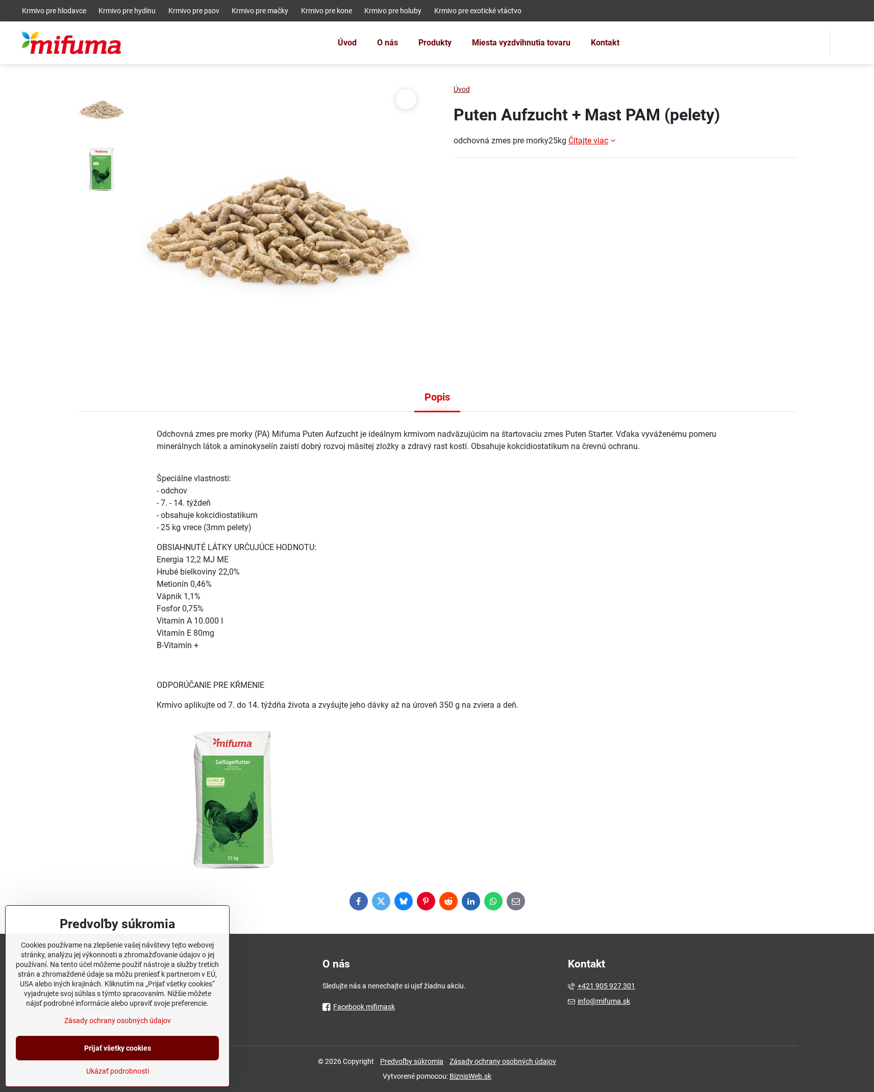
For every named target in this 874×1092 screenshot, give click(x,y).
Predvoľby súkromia (411, 1061)
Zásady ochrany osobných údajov (503, 1061)
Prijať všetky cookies (117, 1048)
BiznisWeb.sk (470, 1076)
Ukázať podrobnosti (117, 1071)
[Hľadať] (844, 43)
